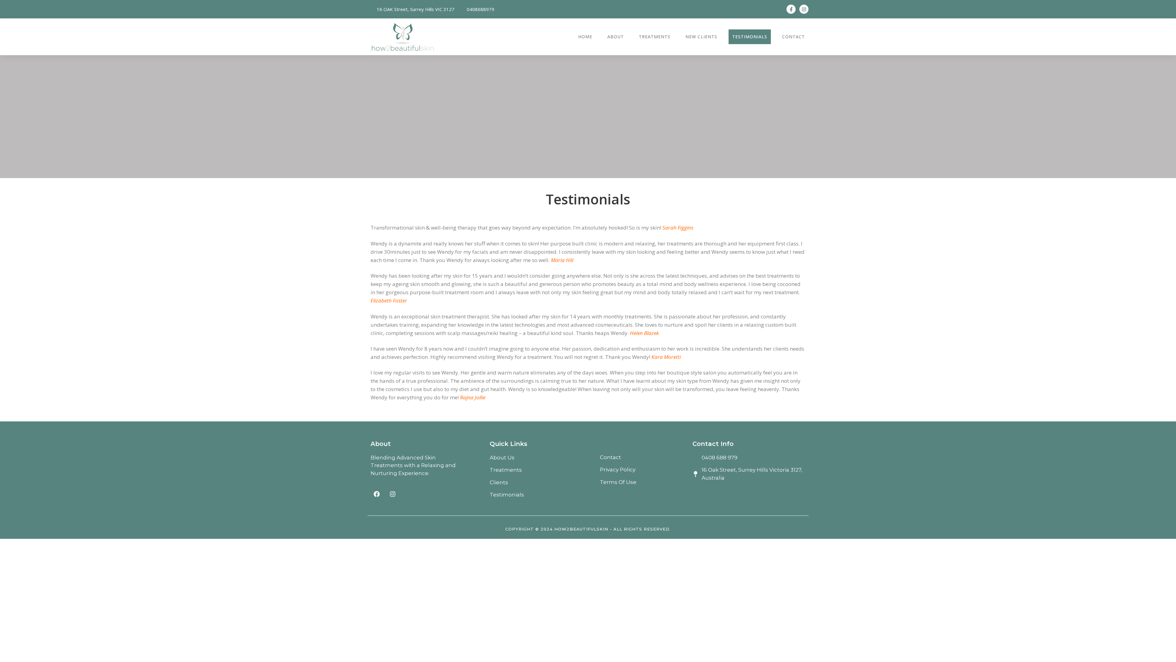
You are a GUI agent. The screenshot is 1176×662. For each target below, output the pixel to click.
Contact (793, 37)
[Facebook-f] (791, 9)
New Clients (701, 37)
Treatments (654, 37)
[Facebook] (377, 494)
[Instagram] (804, 9)
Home (585, 37)
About (615, 37)
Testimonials (749, 37)
